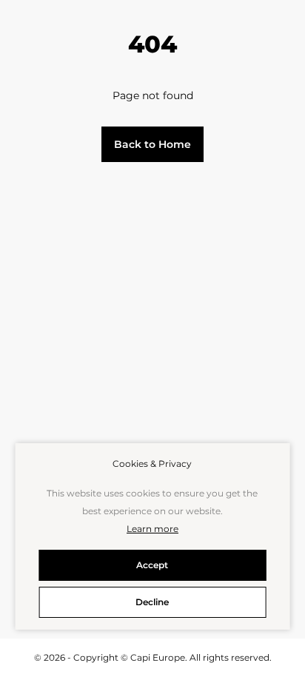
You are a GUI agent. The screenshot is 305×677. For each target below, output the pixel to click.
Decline (152, 601)
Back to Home (152, 144)
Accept (152, 564)
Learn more (152, 528)
